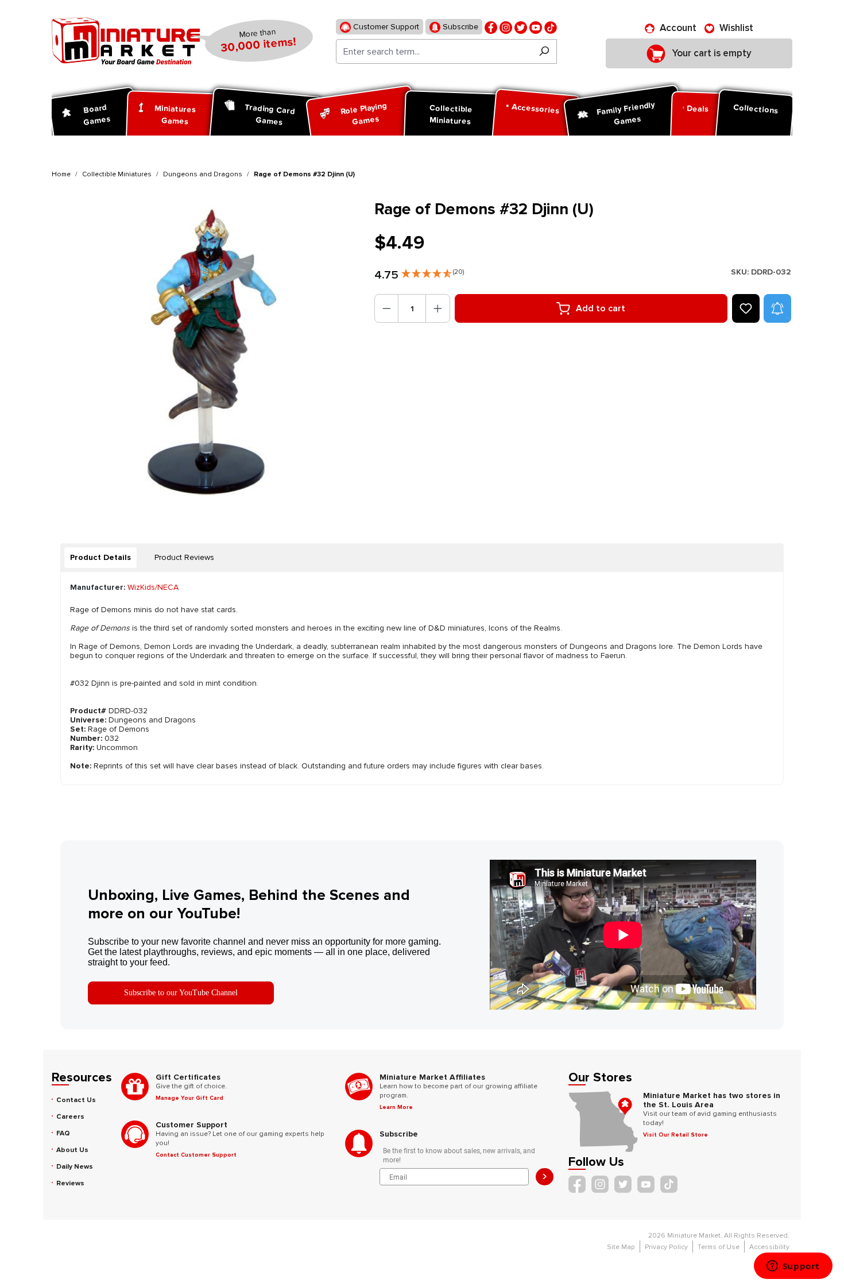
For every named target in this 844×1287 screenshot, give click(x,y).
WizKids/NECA (153, 587)
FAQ (63, 1133)
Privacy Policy (666, 1247)
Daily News (74, 1166)
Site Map (621, 1247)
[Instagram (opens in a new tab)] (506, 27)
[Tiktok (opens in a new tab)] (550, 27)
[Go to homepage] (126, 40)
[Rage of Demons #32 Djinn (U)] (206, 354)
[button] (432, 271)
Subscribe (459, 27)
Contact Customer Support (196, 1154)
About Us (72, 1150)
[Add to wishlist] (746, 308)
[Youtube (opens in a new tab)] (535, 27)
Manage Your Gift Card (189, 1098)
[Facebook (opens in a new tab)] (491, 27)
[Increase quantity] (437, 308)
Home (61, 174)
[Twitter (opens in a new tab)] (520, 27)
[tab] (100, 557)
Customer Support (385, 27)
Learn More (396, 1107)
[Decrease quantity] (386, 308)
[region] (206, 354)
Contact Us (76, 1100)
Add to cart (600, 308)
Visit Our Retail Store (675, 1134)
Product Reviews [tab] (184, 557)
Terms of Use (719, 1247)
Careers (70, 1116)
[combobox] (434, 51)
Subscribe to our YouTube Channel (181, 992)
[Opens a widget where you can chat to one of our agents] (793, 1267)
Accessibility (769, 1247)
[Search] (544, 51)
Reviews (70, 1183)
